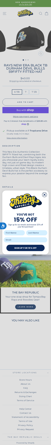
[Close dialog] (44, 194)
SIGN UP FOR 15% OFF (25, 247)
